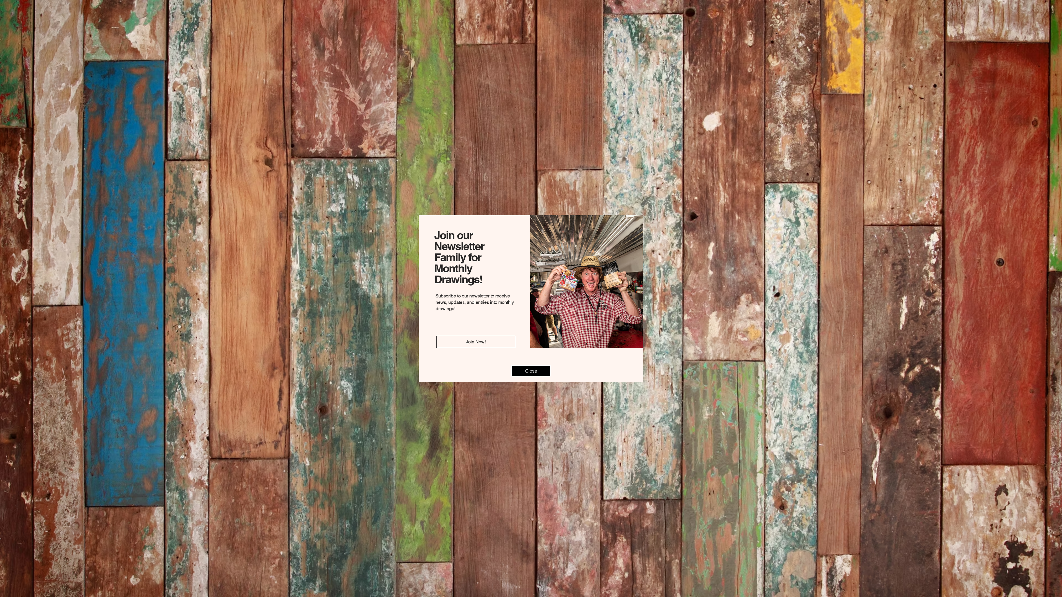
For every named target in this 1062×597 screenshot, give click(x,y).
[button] (531, 370)
